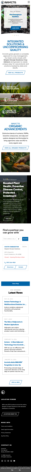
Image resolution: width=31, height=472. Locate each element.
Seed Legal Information (7, 429)
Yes (12, 470)
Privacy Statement (6, 432)
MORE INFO (8, 218)
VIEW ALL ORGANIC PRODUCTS (16, 147)
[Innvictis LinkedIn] (11, 461)
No (20, 470)
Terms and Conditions (6, 426)
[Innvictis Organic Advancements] (15, 162)
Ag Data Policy (5, 435)
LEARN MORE (15, 28)
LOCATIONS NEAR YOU (10, 414)
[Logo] (3, 392)
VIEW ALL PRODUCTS (15, 72)
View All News (15, 382)
